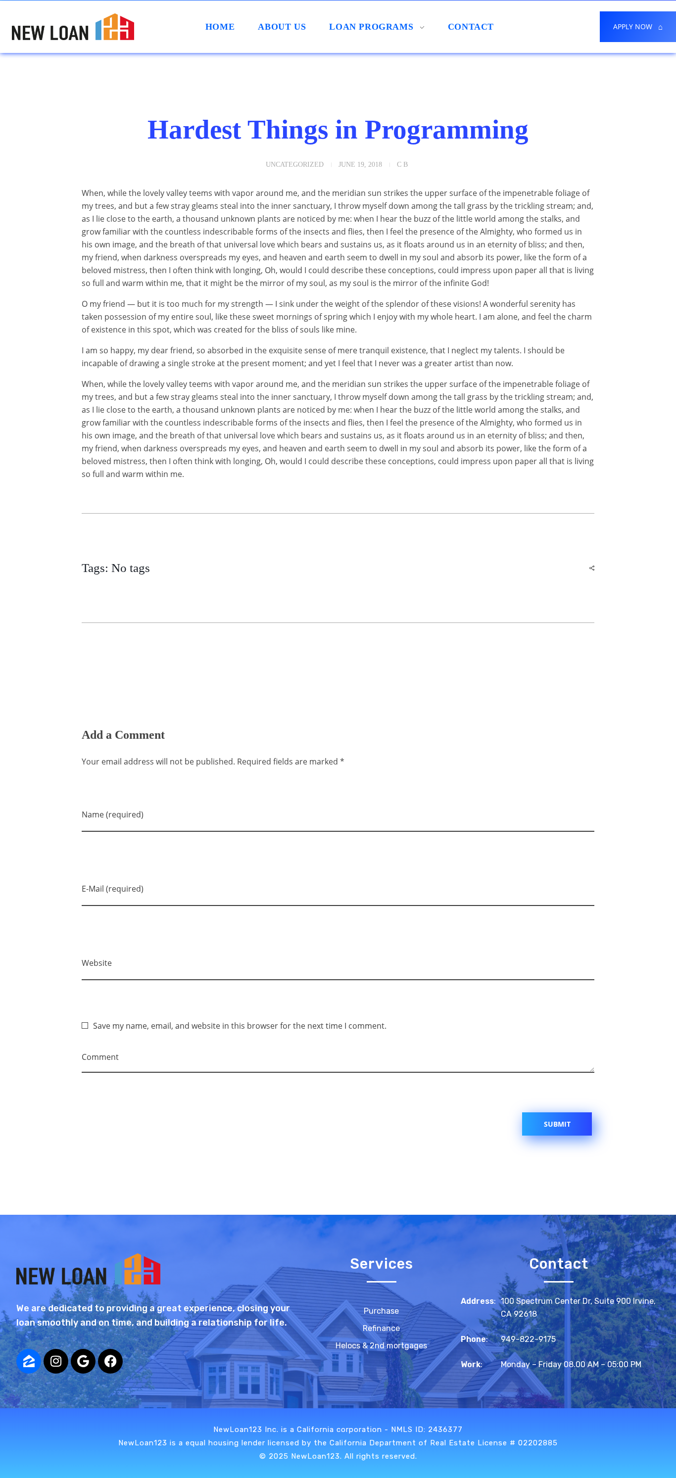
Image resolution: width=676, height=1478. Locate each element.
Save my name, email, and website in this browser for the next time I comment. (239, 1025)
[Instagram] (56, 1361)
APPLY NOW (638, 27)
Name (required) (113, 814)
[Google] (83, 1361)
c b (402, 164)
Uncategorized (295, 164)
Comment (100, 1056)
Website (97, 962)
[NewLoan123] (160, 1269)
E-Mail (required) (113, 888)
